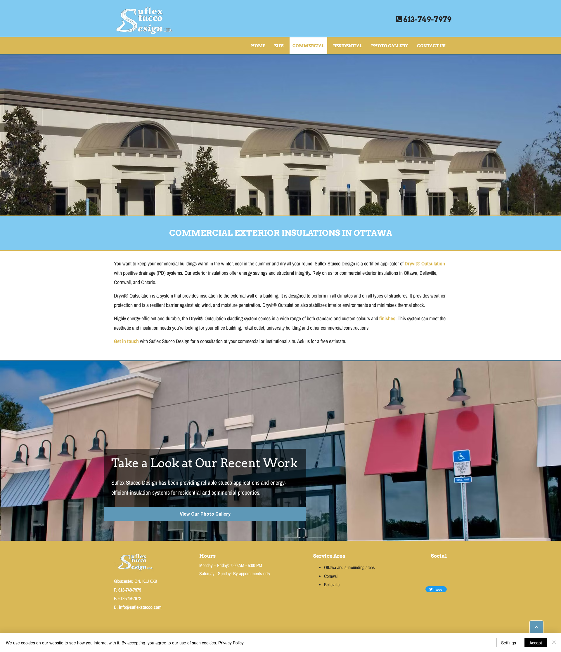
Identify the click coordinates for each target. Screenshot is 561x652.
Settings (508, 643)
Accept (535, 643)
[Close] (553, 642)
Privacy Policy (231, 643)
